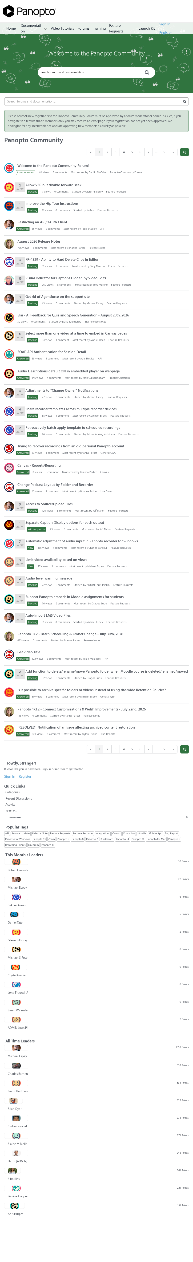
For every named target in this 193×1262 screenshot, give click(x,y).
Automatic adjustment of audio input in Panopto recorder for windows (81, 541)
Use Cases (107, 491)
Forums (83, 29)
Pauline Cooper (18, 1196)
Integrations (103, 833)
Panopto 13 (39, 839)
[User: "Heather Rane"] (9, 468)
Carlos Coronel (17, 1126)
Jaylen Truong (89, 734)
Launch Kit (147, 29)
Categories (12, 792)
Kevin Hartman (18, 1091)
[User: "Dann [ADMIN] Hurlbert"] (16, 1153)
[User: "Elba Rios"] (12, 1171)
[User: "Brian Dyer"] (13, 1101)
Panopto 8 (78, 839)
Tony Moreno (97, 266)
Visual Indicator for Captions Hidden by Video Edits (65, 278)
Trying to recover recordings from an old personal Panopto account (70, 446)
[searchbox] (96, 72)
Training (99, 29)
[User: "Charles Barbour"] (16, 1066)
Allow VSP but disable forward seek (53, 185)
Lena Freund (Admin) (18, 992)
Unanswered (96, 817)
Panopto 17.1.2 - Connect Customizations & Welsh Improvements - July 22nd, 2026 (81, 709)
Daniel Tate (15, 922)
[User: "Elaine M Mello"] (16, 1136)
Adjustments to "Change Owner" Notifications (61, 391)
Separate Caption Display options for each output (64, 523)
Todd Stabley (89, 228)
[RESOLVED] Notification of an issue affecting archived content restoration (76, 728)
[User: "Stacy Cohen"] (9, 280)
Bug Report (171, 833)
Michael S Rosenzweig (18, 957)
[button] (184, 152)
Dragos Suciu (99, 603)
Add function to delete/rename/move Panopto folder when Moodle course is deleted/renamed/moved (106, 672)
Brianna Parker (76, 247)
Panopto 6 (174, 839)
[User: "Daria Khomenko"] (9, 318)
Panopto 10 (47, 845)
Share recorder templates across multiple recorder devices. (71, 409)
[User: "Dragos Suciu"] (9, 599)
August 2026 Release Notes (38, 242)
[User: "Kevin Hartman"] (9, 562)
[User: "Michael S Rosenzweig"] (9, 336)
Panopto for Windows (17, 839)
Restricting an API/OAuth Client (42, 222)
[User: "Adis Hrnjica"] (14, 1206)
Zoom (51, 839)
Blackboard (107, 839)
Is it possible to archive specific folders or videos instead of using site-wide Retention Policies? (91, 690)
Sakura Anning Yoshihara (101, 434)
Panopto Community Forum (126, 172)
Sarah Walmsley (18, 1010)
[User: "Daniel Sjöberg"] (9, 543)
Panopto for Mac (156, 839)
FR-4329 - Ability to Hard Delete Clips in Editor (61, 260)
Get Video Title (28, 652)
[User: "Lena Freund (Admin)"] (16, 984)
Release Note (40, 833)
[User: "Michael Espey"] (9, 224)
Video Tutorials (62, 29)
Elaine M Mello (17, 1144)
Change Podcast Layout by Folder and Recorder (55, 485)
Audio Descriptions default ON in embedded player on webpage (68, 371)
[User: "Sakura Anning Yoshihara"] (9, 411)
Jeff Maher (99, 510)
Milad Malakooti (92, 658)
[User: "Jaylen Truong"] (9, 730)
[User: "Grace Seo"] (9, 262)
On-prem (33, 845)
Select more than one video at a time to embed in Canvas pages (76, 333)
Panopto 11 (138, 839)
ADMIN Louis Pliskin (98, 585)
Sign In (164, 24)
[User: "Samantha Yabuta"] (9, 692)
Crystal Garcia (17, 975)
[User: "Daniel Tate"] (14, 914)
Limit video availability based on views (56, 560)
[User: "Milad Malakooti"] (9, 654)
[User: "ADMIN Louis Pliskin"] (9, 581)
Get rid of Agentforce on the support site (57, 297)
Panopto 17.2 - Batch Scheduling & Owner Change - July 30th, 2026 (70, 634)
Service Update (21, 833)
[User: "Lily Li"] (9, 354)
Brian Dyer (14, 1109)
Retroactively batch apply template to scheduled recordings (72, 428)
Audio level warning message (48, 578)
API (102, 228)
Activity (10, 804)
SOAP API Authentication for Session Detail (51, 352)
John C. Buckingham (94, 377)
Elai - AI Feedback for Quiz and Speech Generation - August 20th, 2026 (73, 315)
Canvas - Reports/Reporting (39, 466)
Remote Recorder (83, 833)
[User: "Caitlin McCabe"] (9, 168)
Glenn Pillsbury (94, 191)
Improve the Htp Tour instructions (51, 204)
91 (165, 152)
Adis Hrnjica (87, 358)
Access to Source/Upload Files (48, 504)
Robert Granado (18, 870)
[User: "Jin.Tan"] (9, 206)
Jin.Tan (90, 210)
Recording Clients (15, 845)
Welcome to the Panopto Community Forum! (53, 166)
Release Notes (97, 247)
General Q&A (108, 452)
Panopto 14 (122, 839)
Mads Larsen (97, 340)
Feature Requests (116, 28)
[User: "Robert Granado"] (16, 862)
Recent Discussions (18, 798)
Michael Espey (95, 303)
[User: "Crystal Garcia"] (15, 967)
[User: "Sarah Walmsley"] (16, 1002)
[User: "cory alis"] (9, 449)
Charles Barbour (97, 547)
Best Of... (11, 811)
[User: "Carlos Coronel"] (16, 1118)
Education (129, 833)
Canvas (104, 472)
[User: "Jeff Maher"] (9, 525)
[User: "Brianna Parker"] (9, 244)
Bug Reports (108, 734)
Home (11, 29)
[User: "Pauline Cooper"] (16, 1188)
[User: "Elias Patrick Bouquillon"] (9, 487)
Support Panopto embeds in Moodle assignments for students (74, 597)
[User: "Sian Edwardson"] (9, 374)
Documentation (31, 28)
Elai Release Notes (95, 321)
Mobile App (155, 833)
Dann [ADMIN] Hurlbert (18, 1161)
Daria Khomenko (71, 321)
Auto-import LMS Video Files (48, 616)
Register (165, 33)
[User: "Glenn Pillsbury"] (9, 187)
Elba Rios (14, 1179)
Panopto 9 (63, 839)
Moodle (141, 833)
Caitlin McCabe (97, 172)
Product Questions (119, 377)
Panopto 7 (92, 839)
